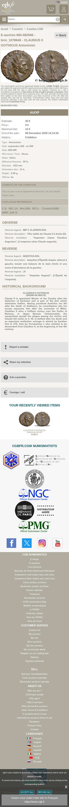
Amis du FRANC (34, 617)
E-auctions (34, 563)
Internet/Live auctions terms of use (34, 717)
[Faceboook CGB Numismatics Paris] (11, 543)
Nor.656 (25, 208)
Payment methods (34, 661)
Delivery (34, 657)
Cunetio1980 (50, 208)
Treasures (34, 594)
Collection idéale (34, 613)
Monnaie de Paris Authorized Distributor (34, 570)
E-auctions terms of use (34, 714)
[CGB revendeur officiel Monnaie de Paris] (34, 510)
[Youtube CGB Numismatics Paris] (57, 543)
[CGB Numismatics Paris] (8, 14)
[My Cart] (51, 13)
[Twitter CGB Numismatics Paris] (27, 543)
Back (62, 35)
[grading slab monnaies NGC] (34, 495)
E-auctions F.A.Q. (17, 102)
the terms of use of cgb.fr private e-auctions (43, 92)
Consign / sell (17, 392)
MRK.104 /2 (9, 212)
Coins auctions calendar (34, 677)
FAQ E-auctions (35, 702)
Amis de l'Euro (34, 621)
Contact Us (34, 630)
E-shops (34, 559)
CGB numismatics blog (34, 601)
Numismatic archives (34, 598)
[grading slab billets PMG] (34, 527)
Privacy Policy (35, 725)
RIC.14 (13, 208)
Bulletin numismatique (34, 605)
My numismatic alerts (34, 649)
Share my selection (20, 362)
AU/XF (34, 112)
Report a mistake (18, 346)
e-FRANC (34, 609)
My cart (34, 638)
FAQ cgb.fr (34, 698)
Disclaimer (34, 721)
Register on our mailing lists (35, 653)
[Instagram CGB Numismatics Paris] (42, 543)
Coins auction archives (34, 582)
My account (34, 634)
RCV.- (36, 208)
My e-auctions (34, 641)
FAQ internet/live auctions (34, 706)
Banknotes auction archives (34, 586)
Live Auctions (34, 567)
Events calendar (34, 590)
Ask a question (17, 377)
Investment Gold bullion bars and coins (34, 574)
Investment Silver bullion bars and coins (34, 578)
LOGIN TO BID (52, 86)
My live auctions (34, 645)
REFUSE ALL (44, 792)
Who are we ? (34, 690)
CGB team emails (34, 694)
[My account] (63, 13)
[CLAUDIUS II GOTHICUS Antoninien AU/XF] (34, 81)
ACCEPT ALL (27, 792)
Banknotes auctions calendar (34, 681)
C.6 (4, 208)
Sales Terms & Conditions (34, 710)
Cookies (34, 729)
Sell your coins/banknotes (34, 674)
